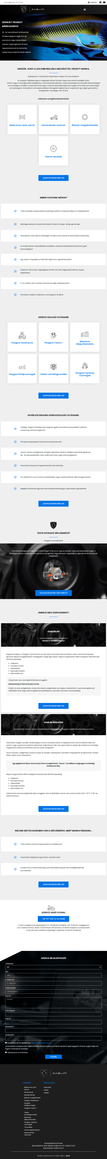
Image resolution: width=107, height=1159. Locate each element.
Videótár (94, 2)
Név (7, 971)
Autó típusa (10, 1010)
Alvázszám (9, 1035)
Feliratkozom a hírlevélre (17, 1052)
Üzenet (8, 996)
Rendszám (9, 1026)
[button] (85, 9)
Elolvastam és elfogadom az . (29, 1043)
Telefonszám (10, 988)
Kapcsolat (49, 1082)
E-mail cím (10, 980)
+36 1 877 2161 (19, 2)
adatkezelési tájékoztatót (41, 1043)
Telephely (9, 963)
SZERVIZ (27, 1082)
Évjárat (8, 1018)
